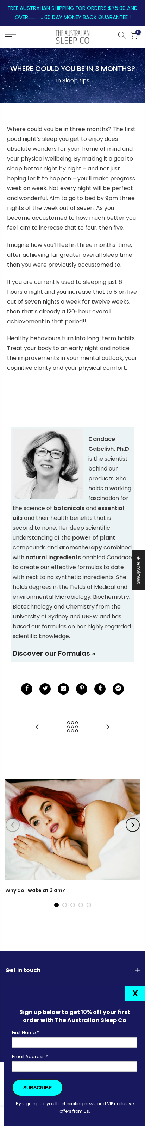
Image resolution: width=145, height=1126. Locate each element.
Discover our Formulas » (54, 653)
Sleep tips (75, 80)
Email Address (30, 1056)
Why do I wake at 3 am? (35, 890)
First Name (25, 1032)
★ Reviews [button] (138, 569)
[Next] (133, 825)
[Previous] (13, 825)
